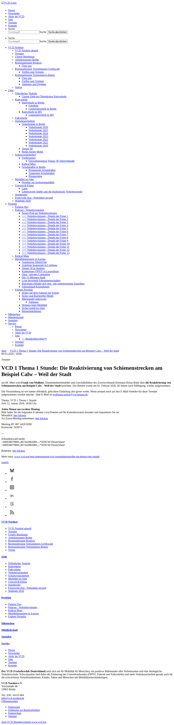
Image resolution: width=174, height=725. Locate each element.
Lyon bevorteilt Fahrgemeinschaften (41, 280)
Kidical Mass (29, 164)
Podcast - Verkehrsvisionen (29, 210)
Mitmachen (14, 314)
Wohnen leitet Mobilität (34, 305)
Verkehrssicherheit (25, 121)
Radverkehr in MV (32, 111)
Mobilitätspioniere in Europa (30, 259)
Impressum (14, 707)
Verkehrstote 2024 (38, 133)
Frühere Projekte (24, 289)
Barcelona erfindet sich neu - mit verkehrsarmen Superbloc (53, 283)
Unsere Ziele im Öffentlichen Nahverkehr (44, 96)
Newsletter (14, 13)
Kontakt (12, 25)
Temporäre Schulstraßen (42, 173)
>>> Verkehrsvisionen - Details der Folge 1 (45, 216)
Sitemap (12, 716)
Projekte (12, 203)
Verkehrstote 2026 (38, 127)
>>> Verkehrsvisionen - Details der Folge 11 (45, 246)
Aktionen (34, 302)
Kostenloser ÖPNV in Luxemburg (40, 271)
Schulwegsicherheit (25, 154)
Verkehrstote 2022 (38, 139)
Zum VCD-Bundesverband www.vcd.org (23, 722)
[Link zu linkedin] (12, 498)
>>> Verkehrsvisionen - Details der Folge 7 (45, 234)
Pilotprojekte (35, 176)
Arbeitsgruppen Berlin (27, 59)
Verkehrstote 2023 (38, 136)
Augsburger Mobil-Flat (34, 262)
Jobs (10, 19)
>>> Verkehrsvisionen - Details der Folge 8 (45, 237)
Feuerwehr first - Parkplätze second (34, 197)
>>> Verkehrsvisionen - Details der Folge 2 (45, 219)
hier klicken (20, 415)
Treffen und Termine (33, 72)
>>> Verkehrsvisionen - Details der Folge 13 (45, 252)
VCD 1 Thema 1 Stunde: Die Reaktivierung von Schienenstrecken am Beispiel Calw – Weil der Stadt (64, 350)
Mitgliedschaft (15, 317)
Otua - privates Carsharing (36, 274)
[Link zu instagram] (12, 490)
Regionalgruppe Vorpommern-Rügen (35, 75)
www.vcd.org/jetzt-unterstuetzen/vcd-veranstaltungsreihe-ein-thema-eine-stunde (57, 456)
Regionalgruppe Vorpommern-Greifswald (37, 68)
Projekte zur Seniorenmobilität (38, 182)
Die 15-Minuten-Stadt (33, 277)
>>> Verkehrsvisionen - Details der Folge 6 (45, 231)
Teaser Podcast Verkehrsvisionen (39, 213)
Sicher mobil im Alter (33, 308)
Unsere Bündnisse (24, 56)
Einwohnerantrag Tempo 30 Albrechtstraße (52, 160)
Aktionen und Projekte (34, 84)
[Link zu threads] (12, 506)
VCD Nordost (15, 47)
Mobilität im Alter (24, 179)
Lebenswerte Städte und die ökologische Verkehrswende (52, 191)
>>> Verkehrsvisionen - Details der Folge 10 (45, 243)
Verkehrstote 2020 (38, 145)
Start (3, 350)
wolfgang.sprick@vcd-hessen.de (70, 394)
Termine (12, 22)
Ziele (11, 90)
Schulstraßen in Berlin (34, 167)
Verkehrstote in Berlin (33, 124)
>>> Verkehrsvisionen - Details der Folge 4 (45, 225)
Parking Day (22, 206)
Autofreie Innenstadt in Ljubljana (39, 265)
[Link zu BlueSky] (12, 473)
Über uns (27, 65)
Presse (11, 10)
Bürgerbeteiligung (31, 311)
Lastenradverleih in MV (41, 114)
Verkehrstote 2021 (38, 142)
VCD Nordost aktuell (26, 50)
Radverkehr (21, 99)
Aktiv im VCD (16, 16)
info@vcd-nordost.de (12, 698)
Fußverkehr (21, 118)
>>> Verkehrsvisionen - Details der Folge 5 (45, 228)
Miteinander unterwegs (34, 298)
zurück (5, 462)
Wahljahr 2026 (23, 200)
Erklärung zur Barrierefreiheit (24, 710)
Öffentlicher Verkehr (26, 93)
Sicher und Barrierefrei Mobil (37, 295)
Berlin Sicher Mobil (32, 151)
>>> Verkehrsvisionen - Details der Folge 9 (45, 240)
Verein (18, 87)
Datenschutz (14, 713)
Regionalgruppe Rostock (28, 62)
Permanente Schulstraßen (42, 170)
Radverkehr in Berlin (33, 102)
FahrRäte (33, 105)
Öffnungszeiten (9, 701)
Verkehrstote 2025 (38, 130)
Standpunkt (21, 194)
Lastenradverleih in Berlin (42, 108)
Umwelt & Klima (24, 185)
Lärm (25, 188)
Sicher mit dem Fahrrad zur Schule (40, 292)
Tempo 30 (27, 148)
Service (12, 323)
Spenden (13, 320)
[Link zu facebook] (12, 481)
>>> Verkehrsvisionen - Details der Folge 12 (45, 249)
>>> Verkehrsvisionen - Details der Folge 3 (45, 222)
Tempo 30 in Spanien (33, 268)
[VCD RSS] (12, 515)
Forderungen (29, 157)
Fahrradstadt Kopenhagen (35, 286)
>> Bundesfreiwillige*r (34, 338)
